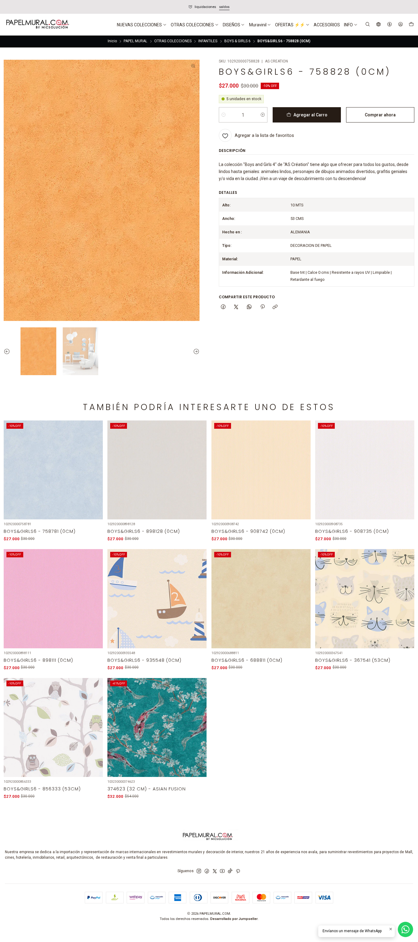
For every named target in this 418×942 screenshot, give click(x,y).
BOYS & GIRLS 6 (237, 41)
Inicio (112, 41)
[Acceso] (400, 25)
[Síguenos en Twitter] (215, 871)
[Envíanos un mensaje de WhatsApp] (405, 929)
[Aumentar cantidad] (262, 114)
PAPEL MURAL (135, 41)
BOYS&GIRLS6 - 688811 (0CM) (246, 660)
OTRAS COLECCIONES (173, 41)
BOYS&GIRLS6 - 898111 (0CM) (38, 660)
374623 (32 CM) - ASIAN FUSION (146, 789)
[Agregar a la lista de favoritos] (94, 463)
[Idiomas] (379, 25)
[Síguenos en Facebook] (207, 871)
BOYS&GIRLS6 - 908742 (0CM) (248, 531)
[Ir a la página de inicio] (37, 24)
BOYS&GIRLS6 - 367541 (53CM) (352, 660)
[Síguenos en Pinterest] (238, 871)
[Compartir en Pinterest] (262, 307)
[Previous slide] (8, 351)
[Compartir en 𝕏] (236, 307)
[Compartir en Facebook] (223, 307)
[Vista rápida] (94, 476)
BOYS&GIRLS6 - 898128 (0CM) (143, 531)
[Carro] (411, 25)
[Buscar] (367, 25)
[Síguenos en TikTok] (230, 871)
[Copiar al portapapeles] (275, 307)
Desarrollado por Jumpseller (234, 919)
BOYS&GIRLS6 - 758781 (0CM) (40, 531)
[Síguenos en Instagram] (199, 871)
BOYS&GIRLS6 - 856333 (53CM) (42, 789)
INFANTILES (207, 41)
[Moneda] (389, 25)
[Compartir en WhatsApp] (249, 307)
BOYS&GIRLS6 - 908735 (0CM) (352, 531)
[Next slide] (195, 351)
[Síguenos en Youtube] (222, 871)
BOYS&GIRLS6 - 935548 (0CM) (144, 660)
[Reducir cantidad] (223, 114)
